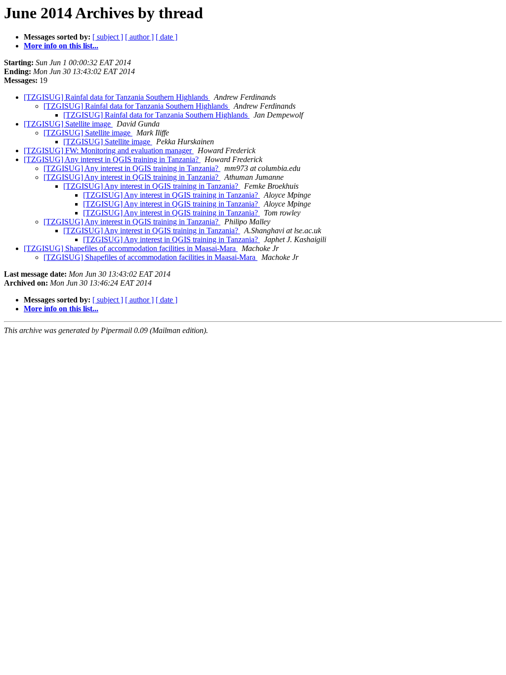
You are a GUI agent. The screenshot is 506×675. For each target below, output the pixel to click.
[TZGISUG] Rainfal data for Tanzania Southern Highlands (117, 97)
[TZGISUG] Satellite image (68, 124)
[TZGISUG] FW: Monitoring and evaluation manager (109, 150)
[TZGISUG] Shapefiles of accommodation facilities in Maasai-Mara (131, 248)
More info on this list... (61, 46)
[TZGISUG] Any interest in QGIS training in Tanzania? (112, 159)
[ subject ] (107, 37)
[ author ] (139, 37)
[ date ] (166, 37)
